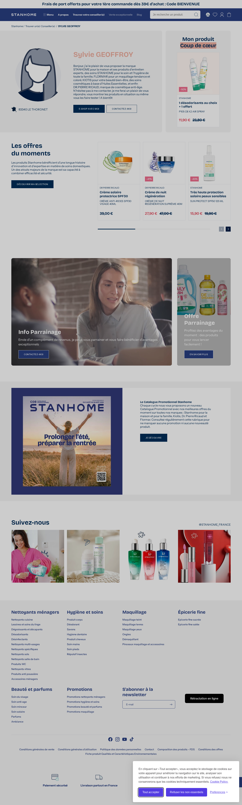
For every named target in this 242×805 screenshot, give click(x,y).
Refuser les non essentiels (186, 792)
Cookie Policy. (219, 782)
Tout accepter (150, 792)
